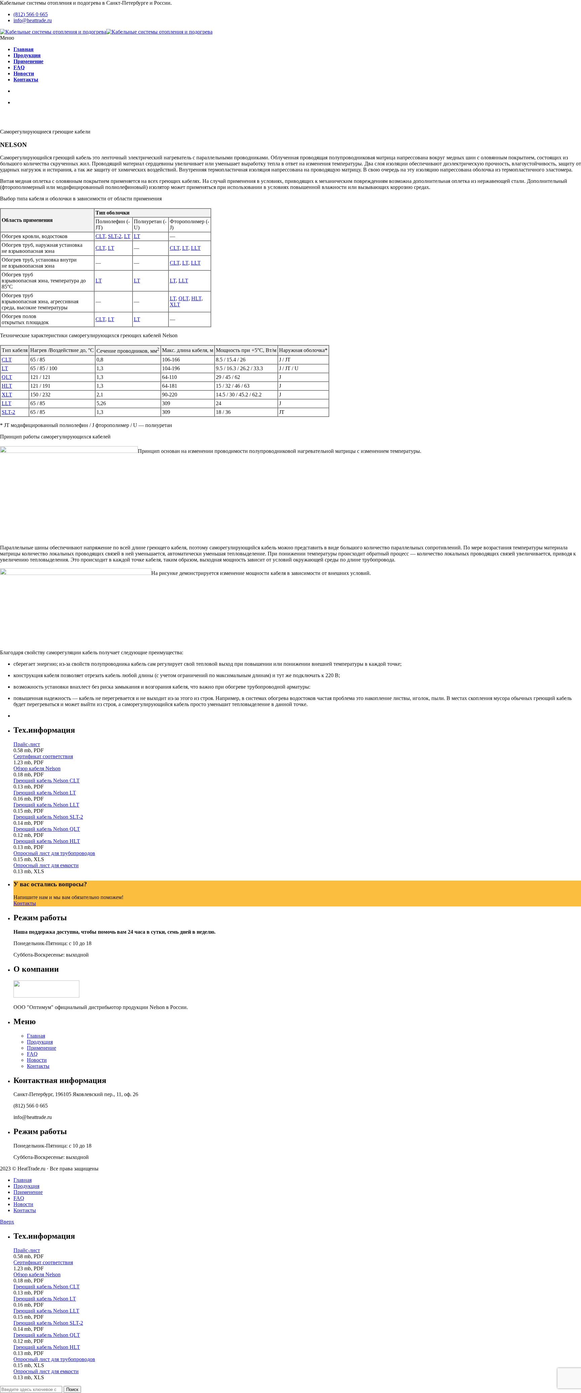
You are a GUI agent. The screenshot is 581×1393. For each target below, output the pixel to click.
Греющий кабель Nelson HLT (46, 841)
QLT (184, 298)
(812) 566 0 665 (30, 14)
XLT (175, 304)
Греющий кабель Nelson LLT (46, 805)
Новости (37, 1060)
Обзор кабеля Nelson (37, 768)
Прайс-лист (26, 744)
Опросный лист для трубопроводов (54, 853)
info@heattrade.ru (32, 20)
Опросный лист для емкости (46, 865)
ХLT (7, 394)
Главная (36, 1036)
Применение (41, 1048)
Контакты (24, 903)
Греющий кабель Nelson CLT (46, 780)
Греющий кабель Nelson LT (44, 793)
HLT (196, 298)
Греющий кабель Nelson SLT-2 (48, 817)
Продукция (40, 1042)
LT (127, 236)
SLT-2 (114, 236)
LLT (196, 248)
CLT (100, 236)
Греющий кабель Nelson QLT (46, 829)
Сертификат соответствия (43, 756)
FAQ (32, 1054)
